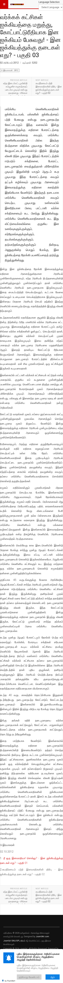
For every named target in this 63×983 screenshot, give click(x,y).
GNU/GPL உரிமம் (18, 941)
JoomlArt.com (42, 936)
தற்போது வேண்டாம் (29, 977)
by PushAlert (10, 980)
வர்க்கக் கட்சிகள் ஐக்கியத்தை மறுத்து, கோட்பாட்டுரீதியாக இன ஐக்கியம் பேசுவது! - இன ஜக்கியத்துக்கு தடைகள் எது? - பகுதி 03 (30, 36)
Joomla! (7, 941)
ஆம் (52, 977)
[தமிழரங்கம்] (17, 4)
